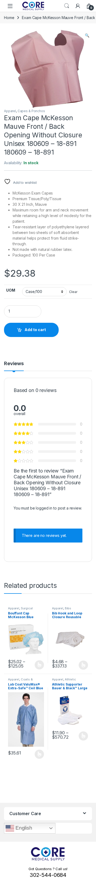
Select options (37, 664)
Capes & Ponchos (31, 111)
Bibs (68, 608)
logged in (44, 508)
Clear (73, 292)
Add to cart (35, 329)
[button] (87, 35)
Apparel (10, 111)
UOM (10, 290)
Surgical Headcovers (20, 609)
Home (9, 17)
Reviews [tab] (14, 363)
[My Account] (78, 6)
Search (67, 6)
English (23, 828)
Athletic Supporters (64, 680)
